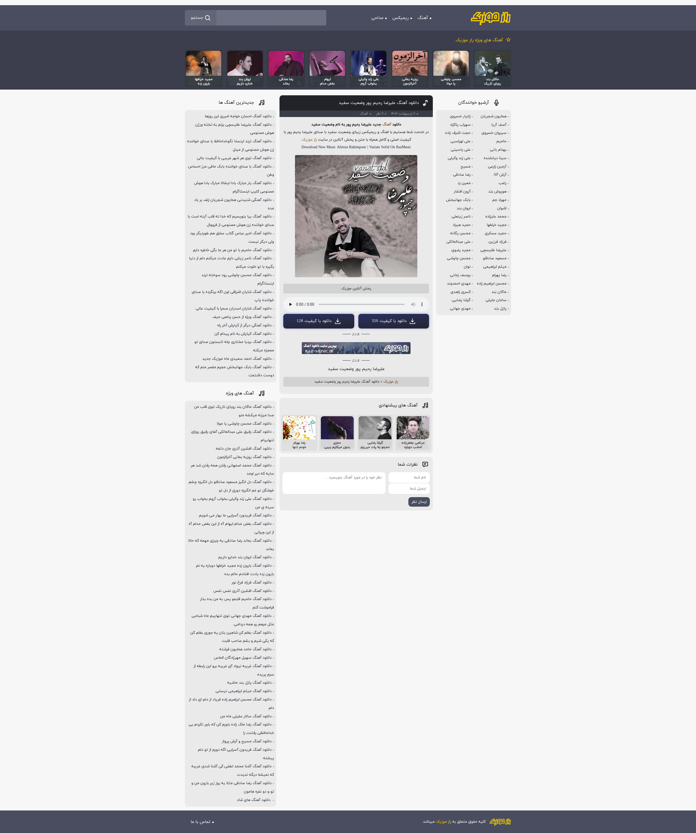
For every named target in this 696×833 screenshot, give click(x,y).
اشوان (502, 208)
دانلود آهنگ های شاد (254, 800)
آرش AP (500, 174)
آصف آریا (499, 124)
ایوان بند (464, 208)
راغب (503, 183)
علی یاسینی (461, 149)
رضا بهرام (499, 275)
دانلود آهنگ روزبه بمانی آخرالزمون (244, 457)
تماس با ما (200, 822)
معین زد (464, 183)
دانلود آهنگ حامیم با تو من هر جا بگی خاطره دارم (232, 250)
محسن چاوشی (459, 258)
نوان (467, 266)
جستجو (197, 17)
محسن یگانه (460, 233)
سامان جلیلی (496, 300)
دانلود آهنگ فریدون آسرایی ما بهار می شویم (235, 515)
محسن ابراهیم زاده (492, 283)
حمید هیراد (462, 225)
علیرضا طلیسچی (493, 250)
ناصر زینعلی (461, 216)
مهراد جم (499, 200)
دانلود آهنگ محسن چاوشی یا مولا (244, 423)
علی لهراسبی (460, 141)
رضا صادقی (462, 174)
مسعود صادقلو (495, 258)
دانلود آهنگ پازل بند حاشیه (249, 682)
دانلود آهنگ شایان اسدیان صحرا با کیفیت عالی (234, 308)
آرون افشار (462, 191)
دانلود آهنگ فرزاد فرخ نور (252, 582)
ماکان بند (499, 292)
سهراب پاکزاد (460, 124)
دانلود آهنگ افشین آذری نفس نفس (242, 591)
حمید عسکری (496, 233)
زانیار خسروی (460, 116)
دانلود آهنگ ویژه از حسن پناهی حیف (242, 317)
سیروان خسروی (494, 132)
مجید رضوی (461, 250)
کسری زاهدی (460, 292)
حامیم (501, 141)
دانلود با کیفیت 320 (389, 321)
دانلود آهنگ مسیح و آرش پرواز (247, 741)
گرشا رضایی (461, 300)
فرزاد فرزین (498, 241)
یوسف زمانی (460, 275)
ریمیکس (400, 18)
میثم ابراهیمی (495, 266)
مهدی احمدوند (459, 283)
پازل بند (500, 308)
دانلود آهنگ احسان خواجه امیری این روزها (238, 116)
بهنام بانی (498, 149)
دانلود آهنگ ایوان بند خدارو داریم (245, 557)
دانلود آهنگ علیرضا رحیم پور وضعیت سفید (379, 103)
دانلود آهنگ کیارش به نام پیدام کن (243, 333)
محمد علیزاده (496, 216)
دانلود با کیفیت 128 (314, 321)
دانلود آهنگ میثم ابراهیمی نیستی (244, 691)
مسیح (466, 166)
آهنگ (423, 18)
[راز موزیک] (490, 18)
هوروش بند (497, 191)
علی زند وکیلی (459, 158)
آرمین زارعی (497, 166)
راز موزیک (309, 139)
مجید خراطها (497, 225)
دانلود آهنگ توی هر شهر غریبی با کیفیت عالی (234, 158)
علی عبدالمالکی (458, 241)
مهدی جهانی (460, 308)
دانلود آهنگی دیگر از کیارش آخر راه (244, 325)
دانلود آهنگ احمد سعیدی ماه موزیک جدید (237, 358)
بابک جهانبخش (458, 200)
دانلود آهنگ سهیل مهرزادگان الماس (243, 657)
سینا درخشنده (495, 158)
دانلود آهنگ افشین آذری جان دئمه (244, 448)
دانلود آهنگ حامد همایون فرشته (245, 649)
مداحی (377, 18)
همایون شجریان (494, 116)
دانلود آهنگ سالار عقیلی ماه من (246, 716)
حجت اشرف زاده (458, 132)
